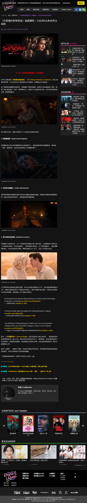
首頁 (9, 15)
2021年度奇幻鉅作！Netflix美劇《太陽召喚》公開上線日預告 (27, 366)
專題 (28, 9)
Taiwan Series (66, 9)
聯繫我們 (14, 485)
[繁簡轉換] (84, 9)
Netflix (9, 378)
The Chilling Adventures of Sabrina (39, 80)
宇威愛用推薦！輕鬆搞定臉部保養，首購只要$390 (72, 461)
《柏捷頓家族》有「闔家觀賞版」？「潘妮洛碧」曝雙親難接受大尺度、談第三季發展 (78, 129)
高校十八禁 (43, 433)
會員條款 (62, 477)
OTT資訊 (52, 476)
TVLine (5, 361)
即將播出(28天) (39, 476)
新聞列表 (14, 15)
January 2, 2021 (30, 316)
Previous (4, 426)
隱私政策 (6, 485)
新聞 (21, 9)
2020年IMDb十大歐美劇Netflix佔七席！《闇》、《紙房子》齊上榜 (29, 371)
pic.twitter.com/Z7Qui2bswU (30, 301)
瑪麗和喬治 (59, 433)
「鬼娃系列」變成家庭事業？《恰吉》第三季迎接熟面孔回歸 (78, 120)
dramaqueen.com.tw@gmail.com (66, 499)
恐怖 (17, 378)
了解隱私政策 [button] (66, 3)
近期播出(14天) (39, 473)
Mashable (11, 361)
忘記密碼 (62, 479)
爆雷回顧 (22, 380)
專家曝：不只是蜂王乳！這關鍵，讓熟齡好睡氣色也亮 (14, 461)
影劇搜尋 (46, 9)
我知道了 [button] (81, 3)
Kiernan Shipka (22, 336)
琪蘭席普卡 (11, 336)
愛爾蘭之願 (74, 433)
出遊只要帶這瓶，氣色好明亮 (39, 460)
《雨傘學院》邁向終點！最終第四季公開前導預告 (78, 98)
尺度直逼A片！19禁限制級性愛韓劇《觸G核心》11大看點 (78, 59)
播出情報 (36, 9)
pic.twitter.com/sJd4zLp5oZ (13, 313)
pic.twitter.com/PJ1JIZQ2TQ (13, 328)
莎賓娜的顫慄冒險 (18, 80)
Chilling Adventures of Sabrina (8, 66)
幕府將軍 (13, 433)
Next (83, 426)
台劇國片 (55, 9)
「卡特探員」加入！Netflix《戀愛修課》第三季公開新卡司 (78, 113)
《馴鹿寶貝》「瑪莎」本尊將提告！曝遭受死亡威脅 (78, 106)
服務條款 (14, 483)
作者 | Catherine (25, 387)
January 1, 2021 (21, 303)
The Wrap (8, 361)
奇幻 (13, 378)
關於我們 (6, 483)
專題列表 (26, 476)
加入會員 (62, 475)
